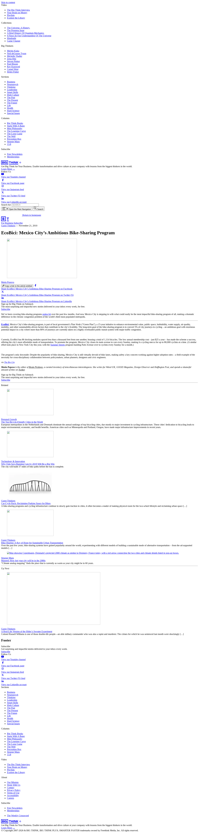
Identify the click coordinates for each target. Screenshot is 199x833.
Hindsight (11, 38)
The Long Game (14, 133)
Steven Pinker (13, 61)
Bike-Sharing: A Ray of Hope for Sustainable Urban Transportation (32, 543)
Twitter (22, 370)
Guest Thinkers (8, 225)
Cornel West (12, 69)
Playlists (11, 15)
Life (9, 105)
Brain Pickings (36, 367)
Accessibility (13, 795)
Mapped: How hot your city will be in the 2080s (23, 560)
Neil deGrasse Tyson (16, 53)
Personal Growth (9, 419)
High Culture (13, 95)
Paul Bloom (12, 64)
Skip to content (8, 2)
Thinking (11, 87)
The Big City (9, 362)
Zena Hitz (11, 58)
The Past (11, 97)
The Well (11, 136)
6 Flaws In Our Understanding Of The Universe (29, 35)
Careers (10, 798)
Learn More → (8, 169)
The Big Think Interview (18, 10)
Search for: (6, 205)
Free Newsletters (14, 154)
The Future (12, 103)
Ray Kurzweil (13, 66)
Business (11, 82)
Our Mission (13, 782)
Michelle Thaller (14, 56)
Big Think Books (15, 123)
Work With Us (13, 785)
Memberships (13, 157)
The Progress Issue (15, 30)
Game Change (13, 41)
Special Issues (13, 113)
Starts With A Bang (16, 126)
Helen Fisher (13, 72)
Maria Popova (7, 282)
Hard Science (13, 110)
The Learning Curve (16, 131)
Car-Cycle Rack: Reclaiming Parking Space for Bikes (26, 503)
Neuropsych (12, 84)
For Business (7, 223)
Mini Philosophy (14, 128)
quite (44, 314)
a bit (49, 314)
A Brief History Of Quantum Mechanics (25, 33)
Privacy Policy (13, 790)
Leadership (12, 89)
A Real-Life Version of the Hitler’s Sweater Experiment (26, 631)
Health (10, 108)
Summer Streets (57, 345)
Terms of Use (13, 793)
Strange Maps (13, 141)
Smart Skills (12, 92)
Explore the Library (16, 18)
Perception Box (14, 139)
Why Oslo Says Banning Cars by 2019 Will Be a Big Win (27, 464)
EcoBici (5, 324)
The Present (12, 100)
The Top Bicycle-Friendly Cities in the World (22, 422)
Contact (10, 787)
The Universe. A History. (18, 28)
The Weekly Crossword (18, 815)
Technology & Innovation (13, 461)
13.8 (9, 144)
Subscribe (18, 223)
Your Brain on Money (17, 12)
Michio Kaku (13, 51)
